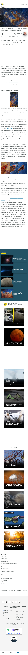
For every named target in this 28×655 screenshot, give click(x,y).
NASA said (9, 128)
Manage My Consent (6, 565)
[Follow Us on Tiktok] (12, 602)
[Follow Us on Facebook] (3, 602)
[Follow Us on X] (19, 602)
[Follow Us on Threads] (16, 602)
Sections (23, 7)
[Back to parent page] (3, 6)
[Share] (2, 34)
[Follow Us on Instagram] (6, 602)
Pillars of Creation (13, 82)
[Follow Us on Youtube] (9, 602)
